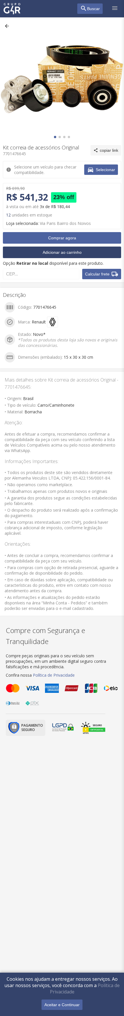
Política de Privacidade (54, 675)
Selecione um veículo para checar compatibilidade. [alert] (59, 27)
